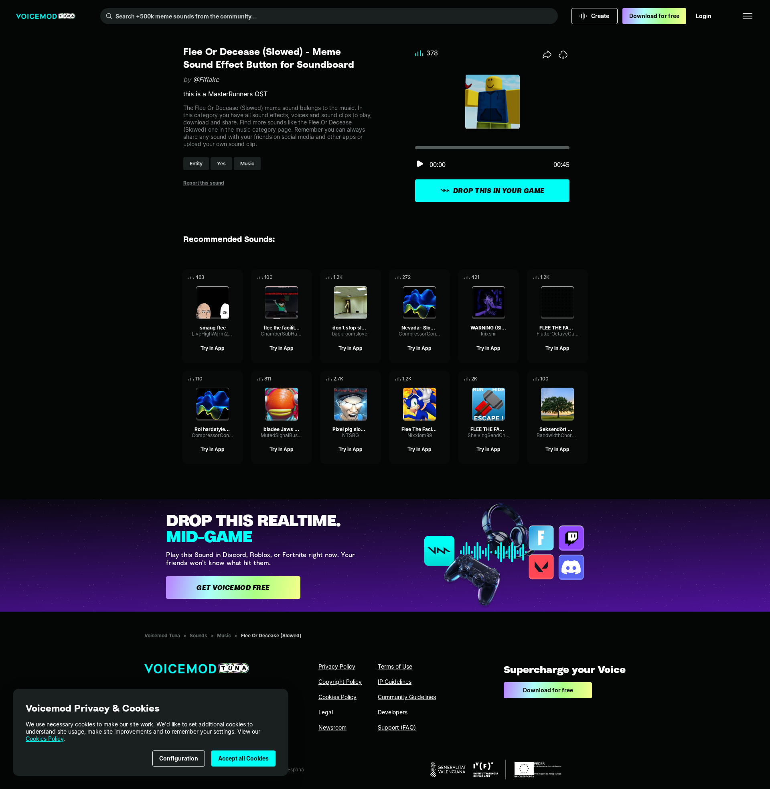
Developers (392, 712)
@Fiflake (206, 79)
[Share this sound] (547, 54)
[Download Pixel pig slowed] (375, 379)
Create (600, 15)
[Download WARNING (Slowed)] (513, 277)
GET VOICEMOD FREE (233, 588)
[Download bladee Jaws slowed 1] (306, 379)
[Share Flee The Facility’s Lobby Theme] (433, 379)
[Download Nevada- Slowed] (444, 277)
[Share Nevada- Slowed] (433, 277)
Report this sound (203, 183)
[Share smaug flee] (226, 277)
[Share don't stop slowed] (364, 277)
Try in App (213, 348)
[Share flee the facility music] (295, 277)
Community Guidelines (407, 696)
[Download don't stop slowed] (375, 277)
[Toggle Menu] (747, 16)
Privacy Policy (336, 666)
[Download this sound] (563, 54)
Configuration (178, 758)
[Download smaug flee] (237, 277)
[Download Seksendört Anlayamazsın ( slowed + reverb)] (582, 379)
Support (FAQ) (397, 727)
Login (703, 15)
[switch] (420, 164)
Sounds (198, 635)
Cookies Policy (44, 738)
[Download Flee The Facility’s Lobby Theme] (444, 379)
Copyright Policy (340, 681)
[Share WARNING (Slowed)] (502, 277)
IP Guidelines (394, 681)
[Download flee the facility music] (306, 277)
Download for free (654, 15)
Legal (325, 712)
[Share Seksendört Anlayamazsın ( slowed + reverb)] (570, 379)
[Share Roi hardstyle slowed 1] (226, 379)
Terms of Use (395, 666)
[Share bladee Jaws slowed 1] (295, 379)
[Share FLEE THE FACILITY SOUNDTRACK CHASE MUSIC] (570, 277)
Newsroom (332, 727)
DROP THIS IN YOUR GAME (499, 191)
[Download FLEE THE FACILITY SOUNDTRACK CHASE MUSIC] (582, 277)
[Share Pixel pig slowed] (364, 379)
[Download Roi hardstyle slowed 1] (237, 379)
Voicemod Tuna (162, 635)
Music (224, 635)
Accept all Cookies (243, 758)
